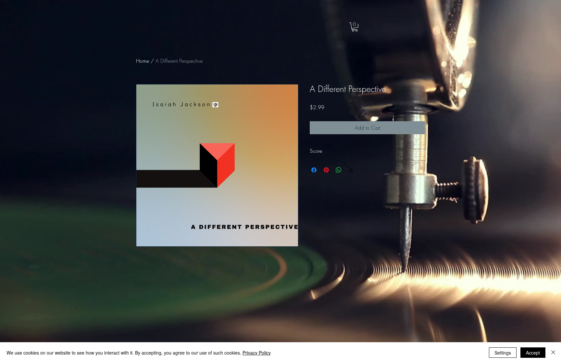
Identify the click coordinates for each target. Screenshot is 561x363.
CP (47, 20)
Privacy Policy (257, 352)
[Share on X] (351, 170)
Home (142, 60)
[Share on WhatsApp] (339, 170)
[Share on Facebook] (314, 170)
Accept (533, 352)
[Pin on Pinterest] (326, 170)
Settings (502, 352)
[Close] (553, 352)
